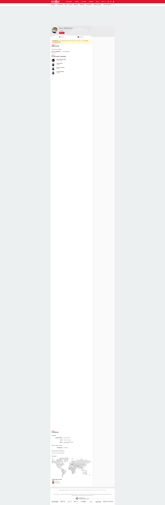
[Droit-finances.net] (76, 501)
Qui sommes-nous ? (56, 494)
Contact (75, 494)
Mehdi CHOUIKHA (60, 67)
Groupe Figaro (80, 495)
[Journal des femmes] (55, 501)
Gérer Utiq (110, 494)
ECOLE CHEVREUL (56, 51)
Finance (91, 1)
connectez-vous (79, 40)
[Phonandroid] (108, 501)
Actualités (69, 1)
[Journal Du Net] (69, 501)
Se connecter (60, 4)
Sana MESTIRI (59, 63)
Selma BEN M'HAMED (61, 59)
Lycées (65, 4)
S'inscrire (53, 4)
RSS (84, 494)
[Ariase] (98, 501)
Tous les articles (80, 494)
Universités (82, 4)
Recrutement (88, 494)
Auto (97, 1)
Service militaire (97, 4)
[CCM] (62, 501)
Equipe (62, 494)
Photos (81, 37)
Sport (76, 1)
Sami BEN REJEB (60, 71)
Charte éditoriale (67, 494)
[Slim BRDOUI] (55, 30)
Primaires (76, 4)
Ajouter (62, 32)
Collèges (70, 4)
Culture (83, 1)
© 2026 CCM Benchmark (88, 495)
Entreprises (89, 4)
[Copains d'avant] (83, 501)
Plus (102, 1)
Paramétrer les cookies (103, 494)
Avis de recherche (107, 4)
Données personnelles (95, 494)
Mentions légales (75, 495)
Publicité (72, 494)
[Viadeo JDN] (90, 501)
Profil (62, 37)
